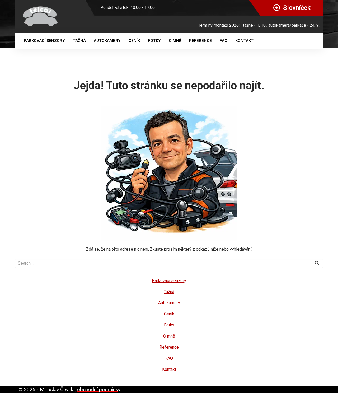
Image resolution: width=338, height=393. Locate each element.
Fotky (154, 40)
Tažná (79, 40)
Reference (200, 40)
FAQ (223, 40)
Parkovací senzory (44, 40)
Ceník (134, 40)
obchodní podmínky (98, 389)
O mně (175, 40)
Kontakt (244, 40)
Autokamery (107, 40)
